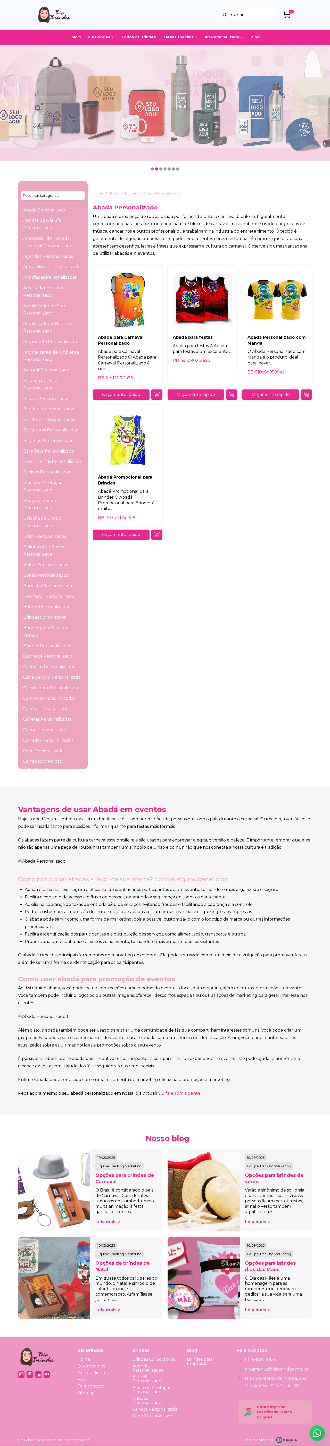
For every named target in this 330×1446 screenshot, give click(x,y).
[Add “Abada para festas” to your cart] (231, 394)
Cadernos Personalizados (49, 666)
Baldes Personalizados (46, 398)
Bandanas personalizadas (49, 408)
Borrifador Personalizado (49, 596)
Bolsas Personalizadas (45, 564)
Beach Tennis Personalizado (52, 461)
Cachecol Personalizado (47, 656)
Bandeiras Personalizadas (49, 419)
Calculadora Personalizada (50, 687)
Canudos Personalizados (48, 740)
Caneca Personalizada (45, 708)
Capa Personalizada (43, 750)
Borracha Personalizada (47, 585)
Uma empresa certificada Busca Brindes (274, 1412)
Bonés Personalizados (45, 575)
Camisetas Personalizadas (49, 698)
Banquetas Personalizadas (50, 430)
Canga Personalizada (44, 729)
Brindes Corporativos (44, 617)
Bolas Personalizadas (44, 536)
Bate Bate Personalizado (48, 451)
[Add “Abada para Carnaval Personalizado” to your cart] (156, 394)
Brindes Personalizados (47, 645)
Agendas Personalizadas (48, 256)
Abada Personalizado (45, 210)
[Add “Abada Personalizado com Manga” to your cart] (306, 394)
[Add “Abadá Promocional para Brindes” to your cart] (156, 535)
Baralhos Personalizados (48, 440)
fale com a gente (183, 1093)
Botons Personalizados (46, 606)
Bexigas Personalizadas (47, 472)
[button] (121, 394)
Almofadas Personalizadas (50, 277)
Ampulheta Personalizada (50, 341)
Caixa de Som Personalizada (51, 677)
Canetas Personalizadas (47, 719)
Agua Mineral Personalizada (51, 266)
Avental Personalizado (46, 370)
